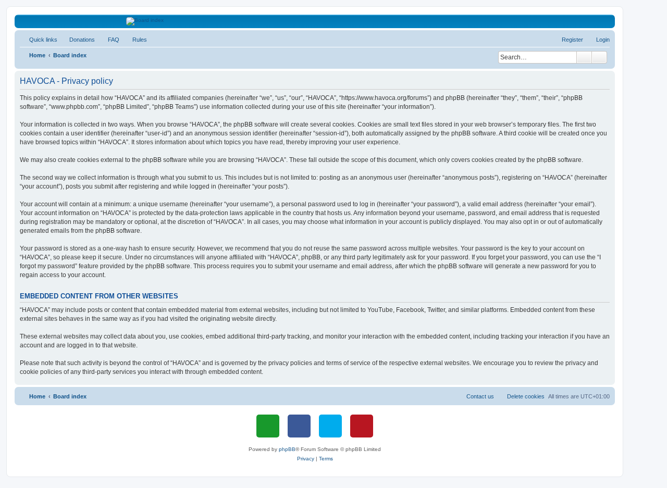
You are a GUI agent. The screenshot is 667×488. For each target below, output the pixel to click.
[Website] (267, 426)
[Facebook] (299, 426)
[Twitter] (330, 426)
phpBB (287, 449)
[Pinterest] (361, 426)
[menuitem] (77, 39)
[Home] (315, 21)
